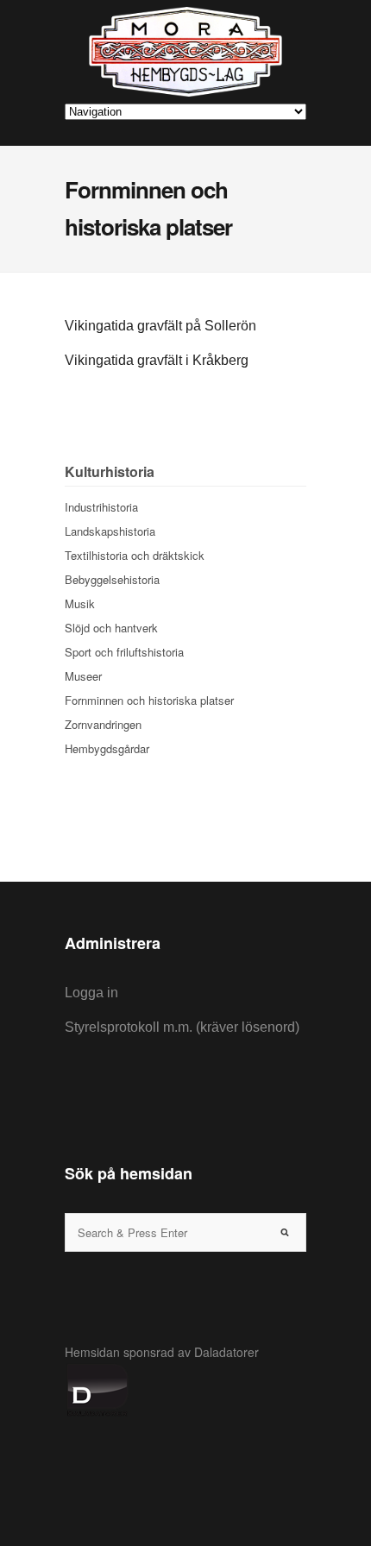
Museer (83, 676)
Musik (80, 603)
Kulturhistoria (109, 471)
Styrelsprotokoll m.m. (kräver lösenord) (182, 1027)
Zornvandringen (103, 724)
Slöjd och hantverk (111, 627)
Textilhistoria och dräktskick (134, 555)
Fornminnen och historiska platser (149, 700)
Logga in (91, 992)
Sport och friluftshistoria (124, 652)
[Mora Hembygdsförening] (185, 52)
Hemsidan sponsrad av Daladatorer (162, 1352)
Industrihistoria (101, 507)
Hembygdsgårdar (107, 748)
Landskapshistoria (110, 531)
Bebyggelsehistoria (112, 579)
